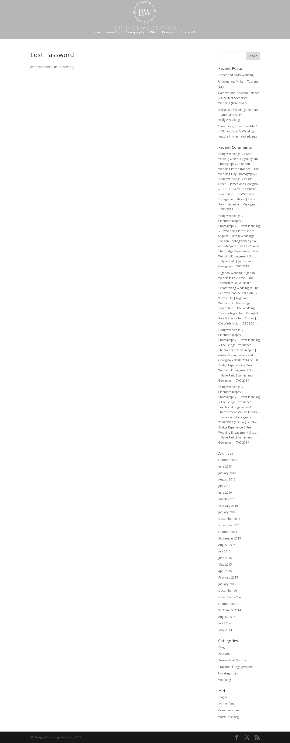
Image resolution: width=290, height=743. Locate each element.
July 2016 (224, 486)
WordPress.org (228, 717)
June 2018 (225, 466)
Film (153, 32)
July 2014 (224, 623)
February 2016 (228, 506)
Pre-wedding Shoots (232, 660)
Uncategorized (228, 673)
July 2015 (224, 551)
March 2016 (226, 499)
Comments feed (229, 710)
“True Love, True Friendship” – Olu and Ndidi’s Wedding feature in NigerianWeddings (237, 131)
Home (97, 32)
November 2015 (229, 525)
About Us (113, 32)
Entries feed (226, 704)
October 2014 (227, 604)
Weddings (225, 680)
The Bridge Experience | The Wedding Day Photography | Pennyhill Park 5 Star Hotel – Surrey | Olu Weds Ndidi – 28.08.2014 (238, 313)
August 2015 (226, 545)
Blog (221, 647)
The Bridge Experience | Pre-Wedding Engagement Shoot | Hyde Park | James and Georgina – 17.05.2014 (238, 199)
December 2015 (229, 519)
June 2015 (225, 558)
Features (168, 32)
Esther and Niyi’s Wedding (235, 75)
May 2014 (225, 630)
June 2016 (225, 492)
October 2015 (227, 532)
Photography (135, 32)
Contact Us (188, 32)
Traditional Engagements (235, 667)
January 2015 (227, 584)
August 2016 (226, 479)
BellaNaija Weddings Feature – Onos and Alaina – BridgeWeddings (238, 115)
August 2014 (226, 617)
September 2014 (229, 610)
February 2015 (228, 577)
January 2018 (227, 473)
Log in (222, 697)
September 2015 (229, 538)
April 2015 (225, 571)
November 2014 (229, 597)
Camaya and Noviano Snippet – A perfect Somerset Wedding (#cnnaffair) (238, 98)
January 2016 (227, 512)
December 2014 (229, 591)
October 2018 (227, 460)
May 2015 (225, 564)
